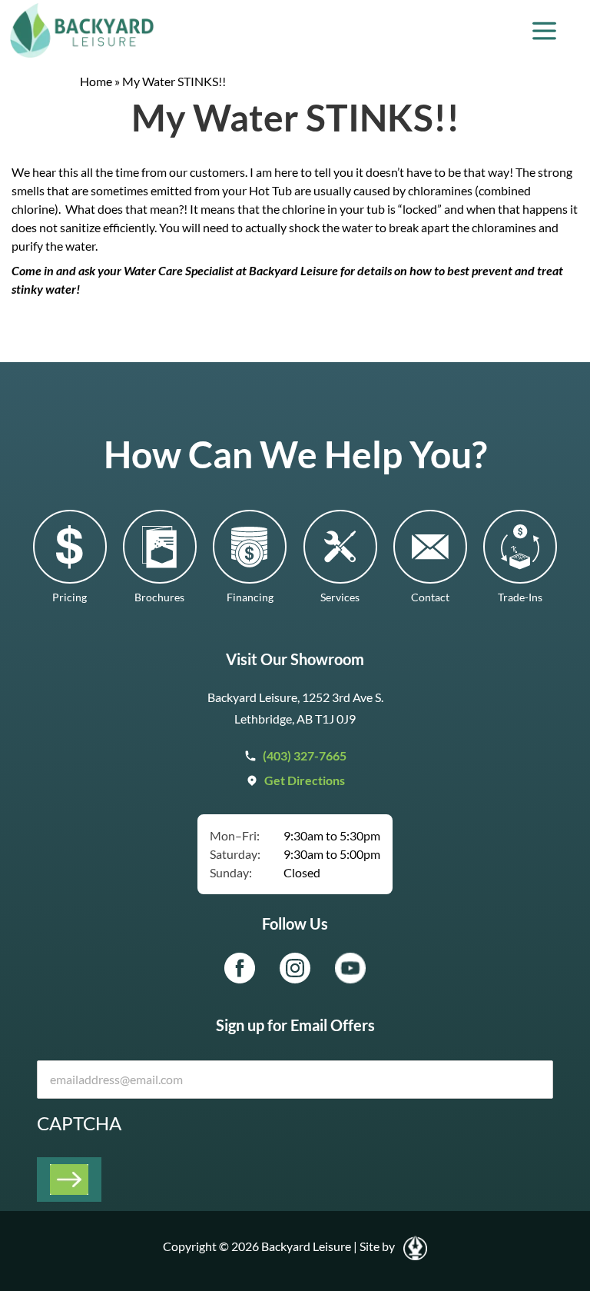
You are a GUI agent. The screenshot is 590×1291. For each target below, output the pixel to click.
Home (96, 81)
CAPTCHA (79, 1123)
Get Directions (304, 780)
